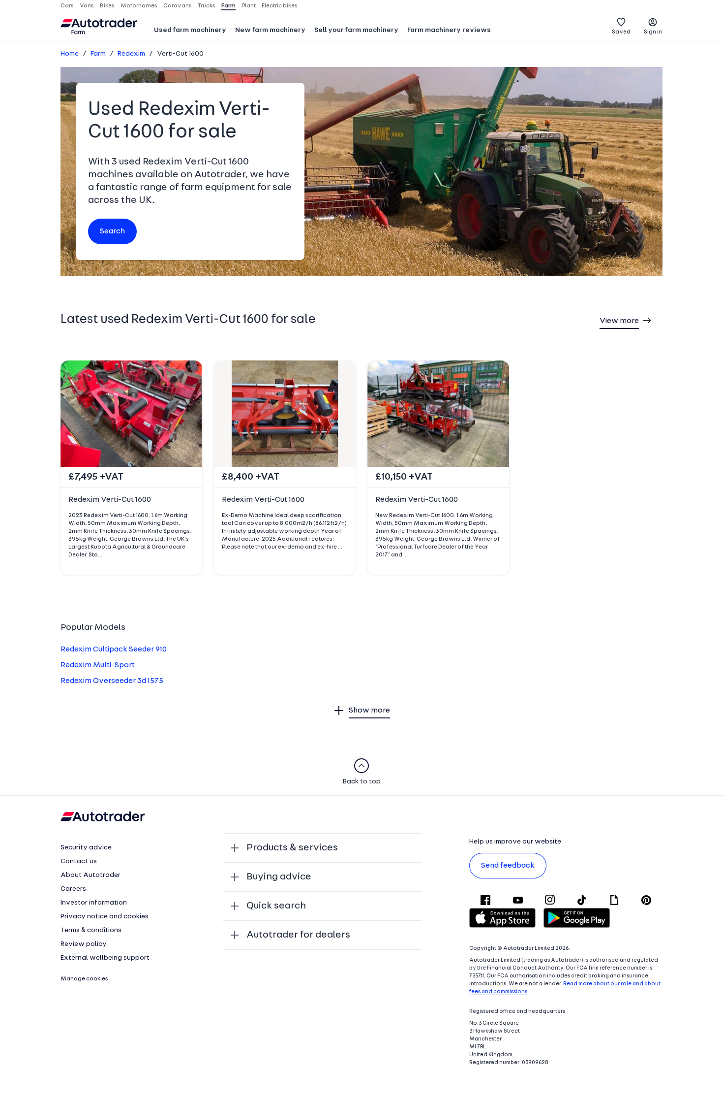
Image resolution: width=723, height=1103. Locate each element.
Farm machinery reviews (449, 30)
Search (112, 231)
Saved (621, 32)
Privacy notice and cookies (104, 916)
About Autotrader (90, 875)
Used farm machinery (190, 30)
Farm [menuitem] (228, 6)
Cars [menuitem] (67, 6)
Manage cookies (84, 979)
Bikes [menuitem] (107, 6)
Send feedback (508, 866)
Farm (98, 54)
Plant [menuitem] (248, 6)
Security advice (86, 847)
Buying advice (278, 877)
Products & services (292, 848)
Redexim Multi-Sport (97, 665)
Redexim (131, 54)
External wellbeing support (105, 958)
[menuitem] (190, 31)
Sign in (653, 32)
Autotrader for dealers (298, 935)
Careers (73, 889)
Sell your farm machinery (356, 30)
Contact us (78, 861)
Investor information (93, 903)
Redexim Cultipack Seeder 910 (113, 649)
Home (69, 54)
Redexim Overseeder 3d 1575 (111, 681)
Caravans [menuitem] (177, 6)
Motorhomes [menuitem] (138, 6)
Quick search (276, 906)
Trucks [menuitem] (206, 6)
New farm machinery (270, 30)
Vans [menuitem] (87, 6)
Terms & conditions (90, 930)
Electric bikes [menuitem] (280, 6)
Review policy (83, 944)
